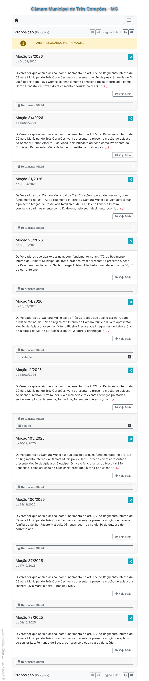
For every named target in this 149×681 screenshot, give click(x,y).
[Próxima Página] (125, 32)
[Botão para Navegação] (129, 20)
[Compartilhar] (130, 57)
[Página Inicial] (17, 20)
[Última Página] (131, 32)
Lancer (4, 652)
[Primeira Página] (92, 32)
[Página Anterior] (98, 32)
